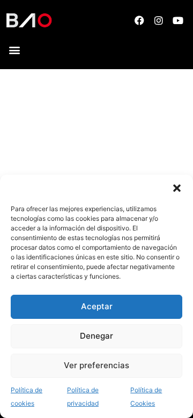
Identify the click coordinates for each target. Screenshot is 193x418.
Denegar (96, 336)
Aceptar (97, 306)
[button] (177, 188)
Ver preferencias (96, 365)
